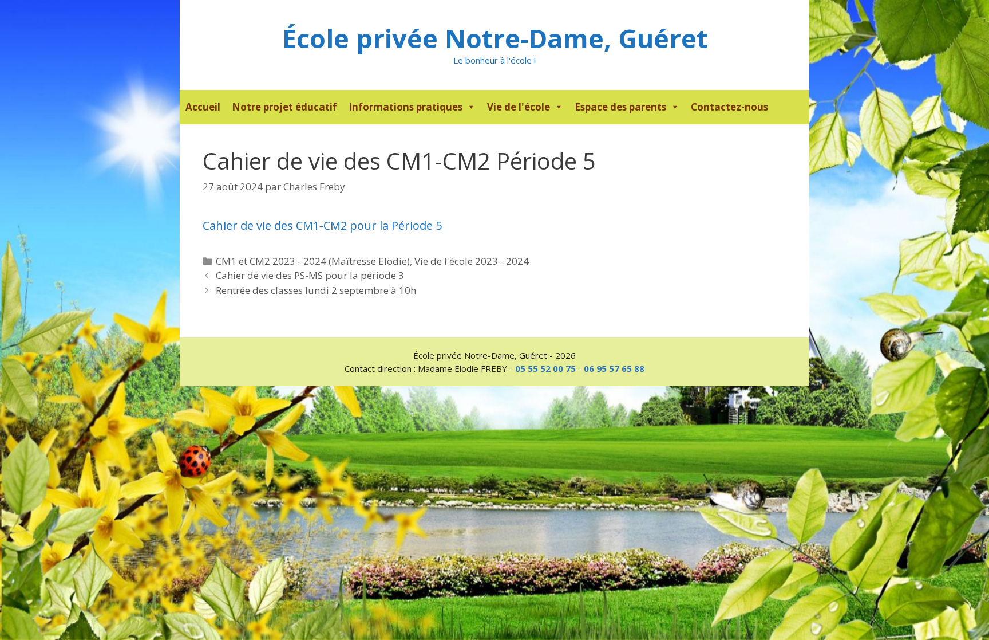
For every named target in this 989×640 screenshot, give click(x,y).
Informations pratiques (405, 106)
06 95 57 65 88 (614, 368)
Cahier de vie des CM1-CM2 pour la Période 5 (322, 225)
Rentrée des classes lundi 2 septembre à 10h (316, 290)
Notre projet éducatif (284, 106)
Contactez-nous (729, 106)
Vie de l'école (518, 106)
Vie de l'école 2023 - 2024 (471, 261)
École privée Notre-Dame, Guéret (494, 38)
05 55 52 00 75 (545, 368)
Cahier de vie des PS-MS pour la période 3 (310, 275)
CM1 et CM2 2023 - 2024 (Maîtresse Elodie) (313, 261)
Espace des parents (620, 106)
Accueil (202, 106)
